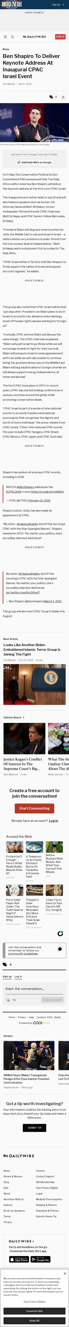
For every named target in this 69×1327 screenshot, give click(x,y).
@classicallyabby (29, 573)
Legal (39, 1193)
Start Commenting (34, 808)
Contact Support (45, 1176)
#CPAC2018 (13, 491)
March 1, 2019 (52, 601)
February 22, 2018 (39, 500)
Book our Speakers (14, 1210)
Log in (53, 821)
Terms (7, 1216)
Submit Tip (35, 1128)
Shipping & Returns (46, 1205)
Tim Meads (9, 83)
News (7, 1170)
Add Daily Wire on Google (37, 162)
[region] (34, 1298)
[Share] (63, 97)
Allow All (34, 1320)
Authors (8, 1205)
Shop (6, 1182)
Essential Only (34, 1311)
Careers (40, 1170)
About (7, 1193)
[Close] (65, 1273)
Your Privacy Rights (47, 1187)
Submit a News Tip (46, 1216)
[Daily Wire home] (34, 37)
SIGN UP (60, 36)
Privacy (8, 1222)
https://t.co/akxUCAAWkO (47, 491)
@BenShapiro (25, 487)
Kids (6, 1187)
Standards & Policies (47, 1210)
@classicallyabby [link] (27, 524)
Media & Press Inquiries (49, 1199)
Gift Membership (45, 1182)
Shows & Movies (13, 1176)
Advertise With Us (14, 1199)
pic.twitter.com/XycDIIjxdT (23, 592)
